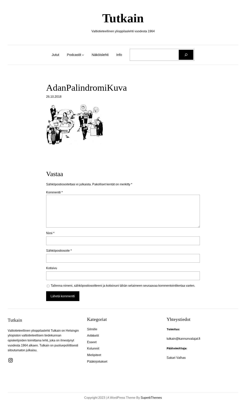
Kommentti (54, 192)
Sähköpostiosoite (59, 250)
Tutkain (123, 18)
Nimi (50, 233)
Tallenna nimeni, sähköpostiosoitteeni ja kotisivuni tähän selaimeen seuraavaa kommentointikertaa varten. (123, 285)
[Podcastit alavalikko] (83, 55)
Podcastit (74, 55)
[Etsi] (186, 55)
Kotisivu (51, 268)
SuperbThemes (151, 397)
